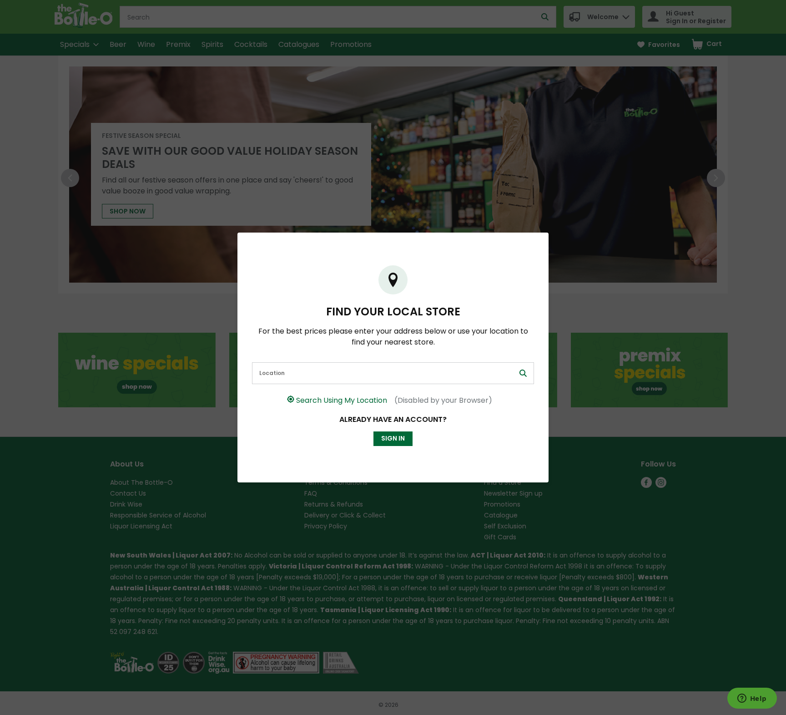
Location (272, 373)
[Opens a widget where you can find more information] (752, 699)
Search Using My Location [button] (394, 400)
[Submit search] (523, 373)
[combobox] (393, 373)
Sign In (393, 438)
